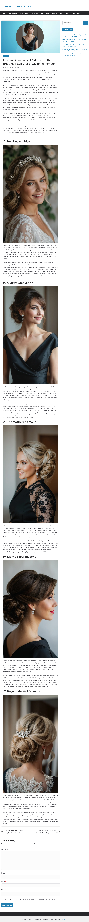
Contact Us (64, 13)
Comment (5, 849)
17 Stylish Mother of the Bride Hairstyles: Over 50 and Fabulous (14, 831)
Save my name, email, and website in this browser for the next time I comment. (29, 899)
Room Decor (45, 13)
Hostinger (64, 919)
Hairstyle (6, 56)
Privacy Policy (75, 13)
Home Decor (13, 13)
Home (5, 13)
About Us (55, 13)
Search (85, 23)
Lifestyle (35, 13)
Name (4, 873)
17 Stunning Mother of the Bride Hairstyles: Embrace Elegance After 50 (45, 831)
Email (3, 881)
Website (4, 890)
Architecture (24, 13)
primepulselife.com (17, 6)
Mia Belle (17, 67)
